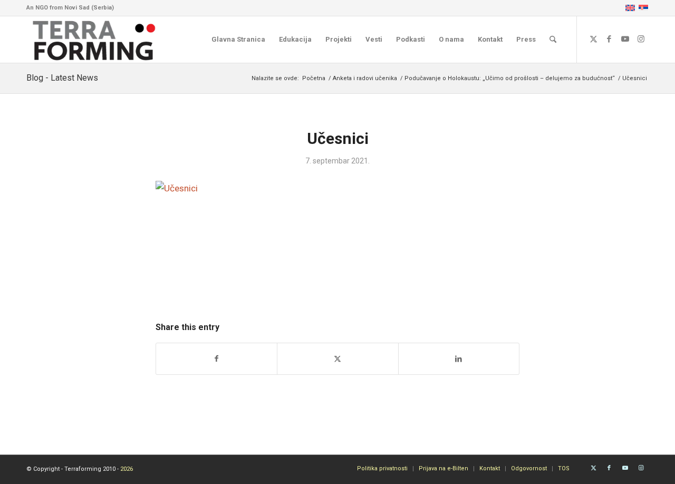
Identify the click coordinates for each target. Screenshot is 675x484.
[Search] (553, 39)
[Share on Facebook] (216, 358)
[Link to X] (593, 39)
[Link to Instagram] (641, 39)
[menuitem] (238, 39)
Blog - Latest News (62, 78)
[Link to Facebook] (609, 39)
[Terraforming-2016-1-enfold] (94, 39)
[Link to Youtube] (625, 39)
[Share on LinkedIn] (459, 358)
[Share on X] (337, 358)
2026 (126, 469)
